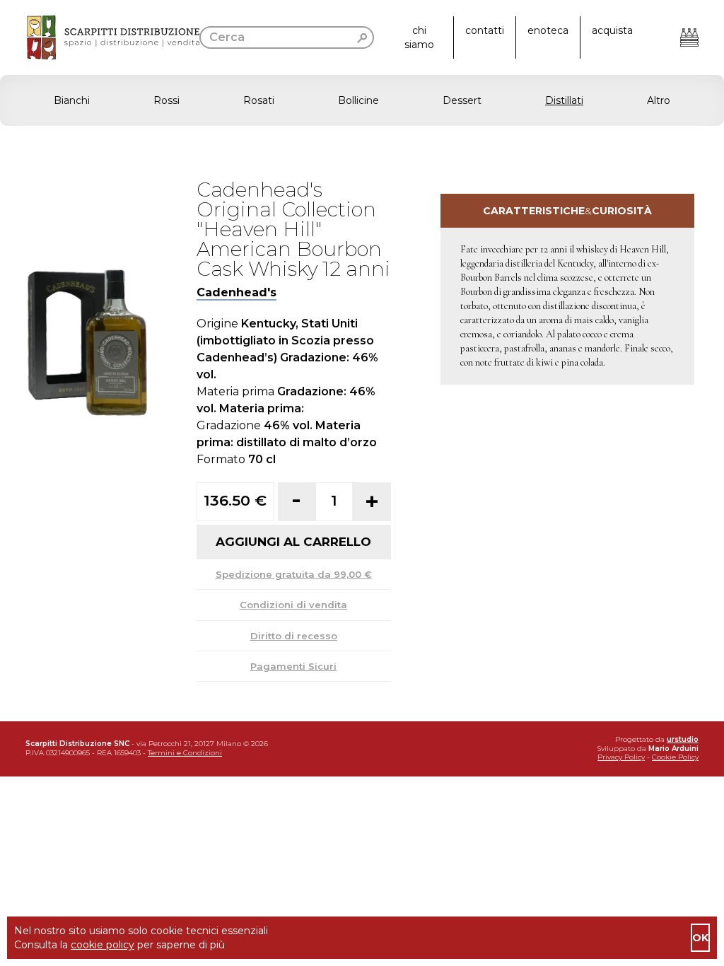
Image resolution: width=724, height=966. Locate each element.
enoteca (547, 30)
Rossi (166, 100)
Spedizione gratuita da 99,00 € (294, 574)
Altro (658, 100)
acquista (612, 30)
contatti (484, 30)
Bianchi (72, 100)
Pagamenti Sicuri (293, 666)
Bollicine (358, 100)
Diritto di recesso (293, 635)
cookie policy (102, 944)
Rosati (258, 100)
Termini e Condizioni (185, 752)
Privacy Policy (621, 757)
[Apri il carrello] (689, 37)
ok (700, 937)
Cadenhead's (236, 292)
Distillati (564, 100)
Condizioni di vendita (293, 604)
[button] (362, 100)
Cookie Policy (675, 757)
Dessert (462, 100)
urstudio (683, 739)
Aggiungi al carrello (293, 542)
